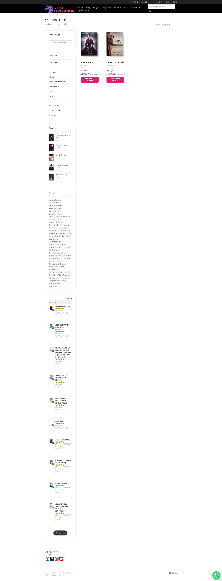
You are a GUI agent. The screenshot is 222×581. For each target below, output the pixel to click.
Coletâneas (52, 72)
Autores (126, 8)
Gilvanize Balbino (54, 236)
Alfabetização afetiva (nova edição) (61, 378)
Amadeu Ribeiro (54, 203)
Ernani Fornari (53, 228)
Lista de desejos (171, 2)
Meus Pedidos (146, 2)
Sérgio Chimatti (65, 278)
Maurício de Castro (55, 261)
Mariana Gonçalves (55, 256)
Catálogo (88, 8)
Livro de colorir (53, 105)
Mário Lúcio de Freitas (56, 272)
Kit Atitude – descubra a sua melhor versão (61, 401)
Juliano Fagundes (55, 242)
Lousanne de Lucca (55, 247)
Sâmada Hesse (54, 278)
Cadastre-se (134, 2)
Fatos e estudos (54, 86)
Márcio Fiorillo (54, 270)
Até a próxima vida (62, 440)
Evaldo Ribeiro (54, 231)
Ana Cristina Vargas (55, 208)
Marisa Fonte (53, 258)
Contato (80, 10)
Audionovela (53, 63)
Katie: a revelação (88, 62)
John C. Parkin (54, 239)
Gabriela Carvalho (65, 233)
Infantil (51, 96)
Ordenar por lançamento (163, 25)
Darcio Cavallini (54, 225)
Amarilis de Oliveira (55, 206)
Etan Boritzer (64, 228)
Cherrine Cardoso (54, 219)
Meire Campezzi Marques (57, 264)
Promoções (117, 8)
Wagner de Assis (54, 283)
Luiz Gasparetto (54, 250)
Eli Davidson (65, 225)
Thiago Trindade (54, 281)
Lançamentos (107, 8)
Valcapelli (64, 281)
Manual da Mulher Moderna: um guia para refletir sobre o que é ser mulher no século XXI (63, 352)
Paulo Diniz (53, 275)
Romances (84, 65)
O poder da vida (61, 483)
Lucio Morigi (67, 247)
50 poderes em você (62, 306)
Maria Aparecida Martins (57, 253)
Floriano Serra (53, 233)
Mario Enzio (67, 256)
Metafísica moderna (55, 110)
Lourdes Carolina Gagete (57, 244)
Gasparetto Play (136, 8)
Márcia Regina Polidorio (57, 267)
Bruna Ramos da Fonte (56, 214)
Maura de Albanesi (65, 258)
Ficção (51, 91)
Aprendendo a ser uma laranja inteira (62, 327)
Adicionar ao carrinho (89, 80)
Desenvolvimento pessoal (57, 82)
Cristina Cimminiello (55, 222)
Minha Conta (158, 2)
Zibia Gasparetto (54, 286)
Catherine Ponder (64, 217)
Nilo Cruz (68, 272)
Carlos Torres (53, 217)
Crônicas (51, 77)
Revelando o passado (115, 62)
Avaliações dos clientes (58, 575)
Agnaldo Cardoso (55, 200)
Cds (50, 67)
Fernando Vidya (65, 231)
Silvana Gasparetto (64, 275)
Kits (50, 101)
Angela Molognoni (55, 211)
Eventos (80, 8)
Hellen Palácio (66, 236)
